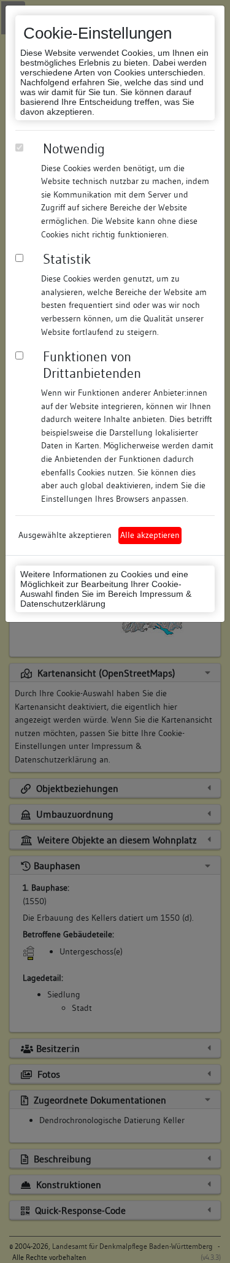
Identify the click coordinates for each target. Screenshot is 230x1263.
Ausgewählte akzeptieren (65, 534)
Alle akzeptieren (150, 534)
